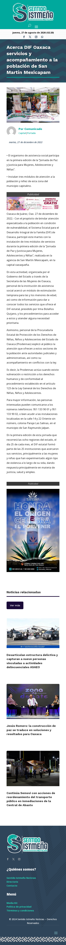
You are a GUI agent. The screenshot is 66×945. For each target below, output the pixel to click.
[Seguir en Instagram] (36, 37)
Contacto (12, 885)
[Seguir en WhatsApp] (42, 37)
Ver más (15, 605)
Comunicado (33, 129)
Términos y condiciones (20, 910)
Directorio (12, 881)
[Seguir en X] (30, 37)
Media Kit (12, 902)
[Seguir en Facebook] (23, 37)
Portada (31, 133)
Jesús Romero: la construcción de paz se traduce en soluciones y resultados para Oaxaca (31, 730)
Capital (22, 133)
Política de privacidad (19, 906)
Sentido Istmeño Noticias (21, 877)
